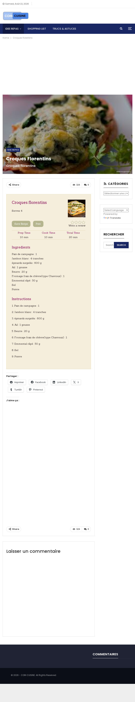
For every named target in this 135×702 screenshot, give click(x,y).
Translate (115, 218)
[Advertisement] (67, 66)
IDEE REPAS (12, 28)
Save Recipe (21, 223)
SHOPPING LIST (37, 28)
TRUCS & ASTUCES (64, 28)
